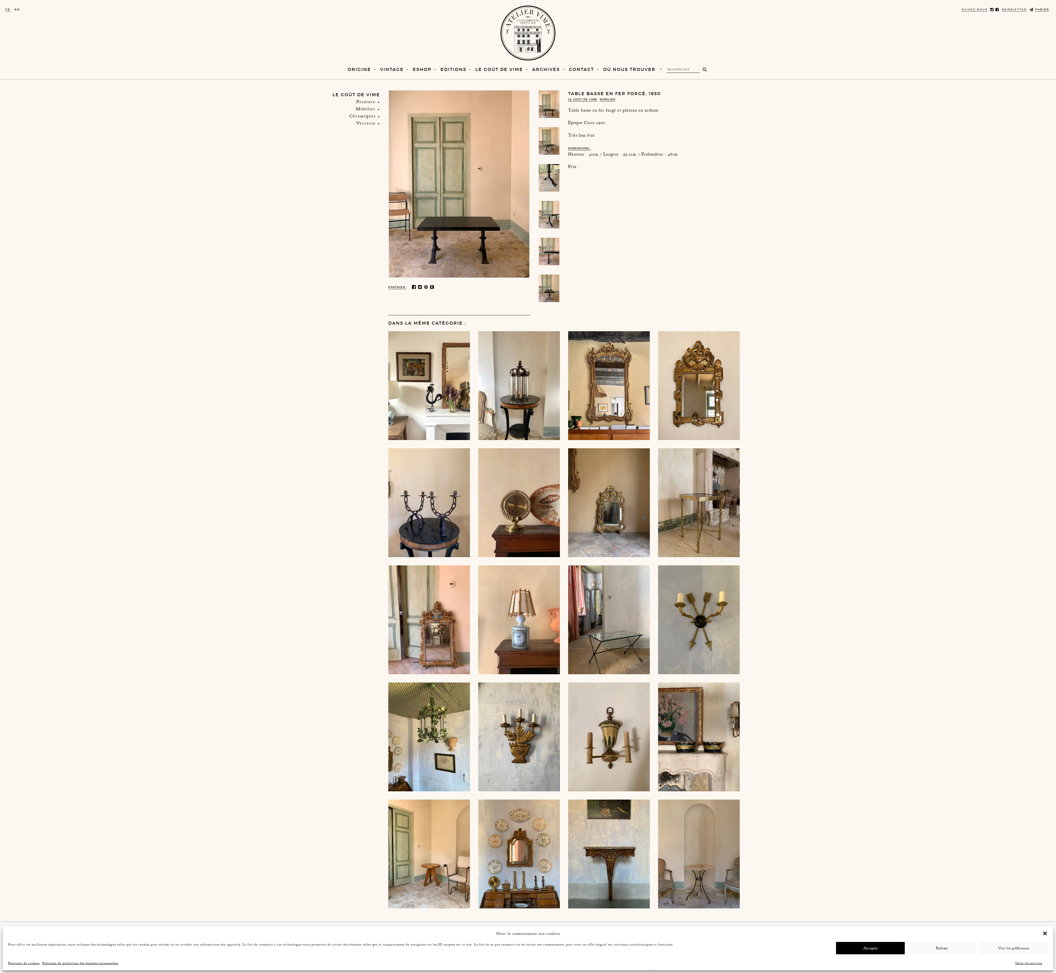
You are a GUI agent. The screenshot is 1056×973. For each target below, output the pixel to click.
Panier (1042, 9)
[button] (1045, 933)
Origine (359, 69)
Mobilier (366, 109)
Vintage (392, 69)
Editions (453, 69)
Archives (546, 69)
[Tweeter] (420, 287)
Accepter (870, 948)
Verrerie (366, 123)
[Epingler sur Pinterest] (426, 287)
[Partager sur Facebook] (414, 287)
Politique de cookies (24, 963)
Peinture (366, 101)
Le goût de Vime (499, 69)
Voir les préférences (1013, 948)
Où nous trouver (629, 69)
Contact (581, 69)
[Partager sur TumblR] (432, 287)
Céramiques (363, 116)
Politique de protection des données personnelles (80, 963)
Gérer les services (1028, 963)
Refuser (942, 948)
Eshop (422, 69)
